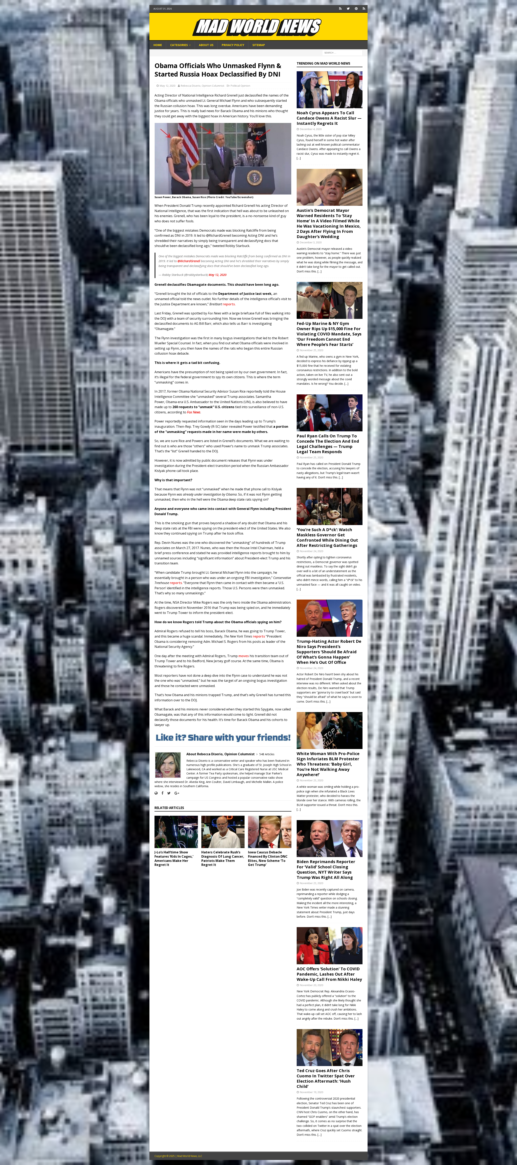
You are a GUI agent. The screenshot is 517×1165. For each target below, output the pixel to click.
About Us (206, 45)
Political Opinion (240, 85)
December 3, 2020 (311, 242)
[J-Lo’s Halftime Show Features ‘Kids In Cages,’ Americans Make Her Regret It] (176, 832)
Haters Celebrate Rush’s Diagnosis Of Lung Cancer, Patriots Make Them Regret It (222, 858)
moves (244, 656)
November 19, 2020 (311, 1092)
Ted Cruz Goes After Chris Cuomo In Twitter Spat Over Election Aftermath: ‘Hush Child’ (326, 1078)
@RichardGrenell (189, 261)
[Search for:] (342, 53)
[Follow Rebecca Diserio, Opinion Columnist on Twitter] (167, 793)
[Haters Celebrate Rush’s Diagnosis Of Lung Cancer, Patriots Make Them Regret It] (223, 832)
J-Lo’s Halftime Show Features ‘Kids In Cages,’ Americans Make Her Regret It (173, 858)
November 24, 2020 (311, 551)
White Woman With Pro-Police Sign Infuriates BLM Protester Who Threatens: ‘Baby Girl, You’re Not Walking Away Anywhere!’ (328, 764)
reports (176, 583)
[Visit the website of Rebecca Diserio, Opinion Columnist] (156, 793)
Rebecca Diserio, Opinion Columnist (202, 85)
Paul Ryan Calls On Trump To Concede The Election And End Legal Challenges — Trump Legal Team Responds (328, 443)
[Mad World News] (258, 38)
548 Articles (266, 754)
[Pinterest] (356, 8)
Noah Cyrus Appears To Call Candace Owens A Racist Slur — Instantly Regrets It (329, 118)
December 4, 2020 (311, 129)
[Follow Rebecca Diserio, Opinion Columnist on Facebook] (160, 793)
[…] (299, 158)
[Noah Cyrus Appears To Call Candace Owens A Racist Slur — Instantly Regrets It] (330, 89)
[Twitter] (348, 8)
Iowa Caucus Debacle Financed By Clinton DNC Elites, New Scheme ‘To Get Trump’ (268, 858)
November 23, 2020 (311, 780)
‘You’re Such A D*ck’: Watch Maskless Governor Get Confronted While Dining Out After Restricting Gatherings (327, 537)
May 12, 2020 (167, 85)
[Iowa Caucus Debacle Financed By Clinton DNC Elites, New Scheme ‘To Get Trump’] (269, 832)
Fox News (193, 412)
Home (157, 45)
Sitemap (258, 45)
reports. (229, 304)
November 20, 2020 (311, 985)
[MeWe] (340, 8)
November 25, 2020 (311, 350)
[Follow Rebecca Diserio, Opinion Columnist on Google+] (175, 793)
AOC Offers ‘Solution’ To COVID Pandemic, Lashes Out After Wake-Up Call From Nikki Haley (329, 974)
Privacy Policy (233, 45)
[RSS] (364, 8)
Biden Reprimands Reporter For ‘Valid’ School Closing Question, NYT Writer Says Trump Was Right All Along (326, 869)
